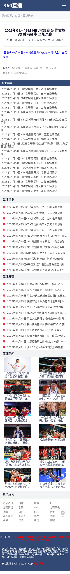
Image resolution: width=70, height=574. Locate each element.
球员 (36, 511)
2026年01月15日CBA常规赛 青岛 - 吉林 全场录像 (29, 93)
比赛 (36, 503)
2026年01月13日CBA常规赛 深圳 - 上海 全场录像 (29, 181)
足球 (21, 503)
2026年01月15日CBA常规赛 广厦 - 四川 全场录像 (29, 89)
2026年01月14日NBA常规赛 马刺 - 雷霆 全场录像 (29, 172)
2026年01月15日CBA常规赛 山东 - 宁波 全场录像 (29, 103)
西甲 (5, 520)
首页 (17, 15)
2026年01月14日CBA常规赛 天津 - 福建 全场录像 (29, 158)
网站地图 (39, 563)
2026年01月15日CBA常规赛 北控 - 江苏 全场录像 (29, 98)
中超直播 (51, 537)
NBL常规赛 (20, 73)
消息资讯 (8, 503)
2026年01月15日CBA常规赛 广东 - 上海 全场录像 (29, 107)
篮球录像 (28, 15)
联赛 (52, 520)
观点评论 (8, 516)
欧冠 (21, 507)
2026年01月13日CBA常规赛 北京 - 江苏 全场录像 (29, 191)
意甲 (52, 511)
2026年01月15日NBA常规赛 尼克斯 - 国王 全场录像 (30, 134)
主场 (36, 520)
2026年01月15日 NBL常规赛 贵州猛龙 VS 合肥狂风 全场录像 (34, 113)
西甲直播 (44, 539)
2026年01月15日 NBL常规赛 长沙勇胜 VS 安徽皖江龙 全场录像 (34, 121)
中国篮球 (27, 68)
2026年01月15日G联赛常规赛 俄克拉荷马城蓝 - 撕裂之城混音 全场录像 (34, 145)
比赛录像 (15, 68)
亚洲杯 (22, 516)
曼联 (21, 520)
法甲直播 (62, 537)
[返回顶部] (62, 513)
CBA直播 (40, 537)
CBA (20, 511)
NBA (36, 507)
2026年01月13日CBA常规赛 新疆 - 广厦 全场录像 (29, 177)
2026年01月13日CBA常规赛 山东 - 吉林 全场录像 (29, 186)
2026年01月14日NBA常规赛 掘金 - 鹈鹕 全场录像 (29, 167)
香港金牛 (8, 73)
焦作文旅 (51, 68)
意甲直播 (34, 539)
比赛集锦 (8, 507)
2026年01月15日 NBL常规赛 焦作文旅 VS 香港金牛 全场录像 (34, 128)
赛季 (36, 516)
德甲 (52, 516)
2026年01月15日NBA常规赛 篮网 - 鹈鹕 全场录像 (29, 139)
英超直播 (29, 537)
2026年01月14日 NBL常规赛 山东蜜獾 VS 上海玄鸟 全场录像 (34, 152)
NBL (42, 68)
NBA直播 (18, 537)
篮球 (35, 68)
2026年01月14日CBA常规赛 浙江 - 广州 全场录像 (29, 163)
